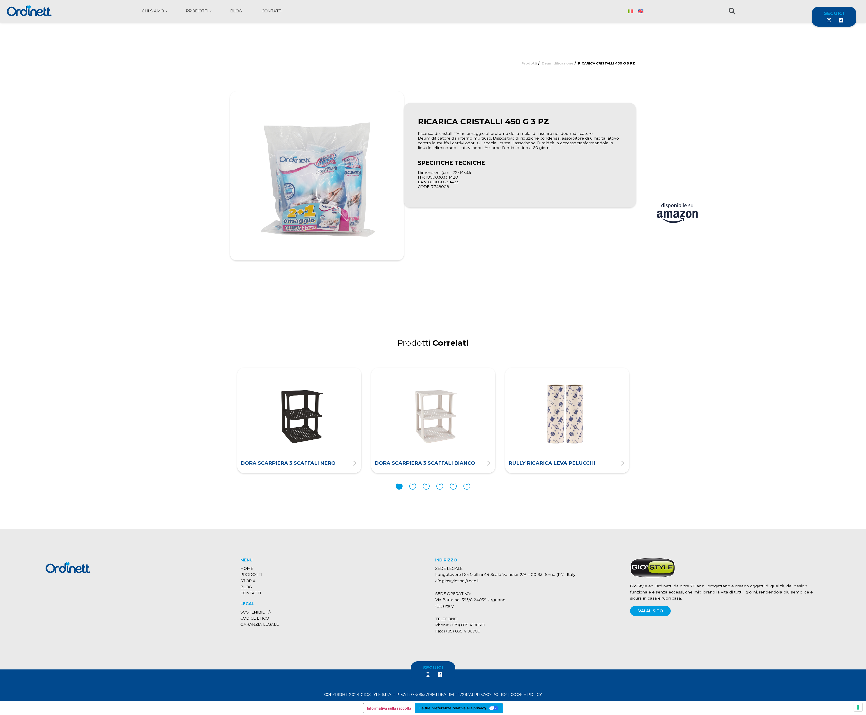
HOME (246, 568)
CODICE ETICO (254, 618)
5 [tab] (453, 486)
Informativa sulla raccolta (389, 708)
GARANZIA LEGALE (259, 624)
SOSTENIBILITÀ (255, 612)
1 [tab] (399, 486)
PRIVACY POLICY (490, 694)
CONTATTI (250, 593)
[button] (650, 611)
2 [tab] (412, 486)
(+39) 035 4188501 (467, 625)
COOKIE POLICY (526, 694)
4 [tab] (439, 486)
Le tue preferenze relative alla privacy (452, 708)
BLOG (246, 586)
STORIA (248, 580)
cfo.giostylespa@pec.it (457, 580)
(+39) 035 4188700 (462, 631)
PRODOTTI (251, 574)
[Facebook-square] (840, 20)
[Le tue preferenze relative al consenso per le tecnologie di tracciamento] (858, 707)
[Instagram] (828, 20)
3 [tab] (426, 486)
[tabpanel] (299, 420)
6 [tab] (466, 486)
